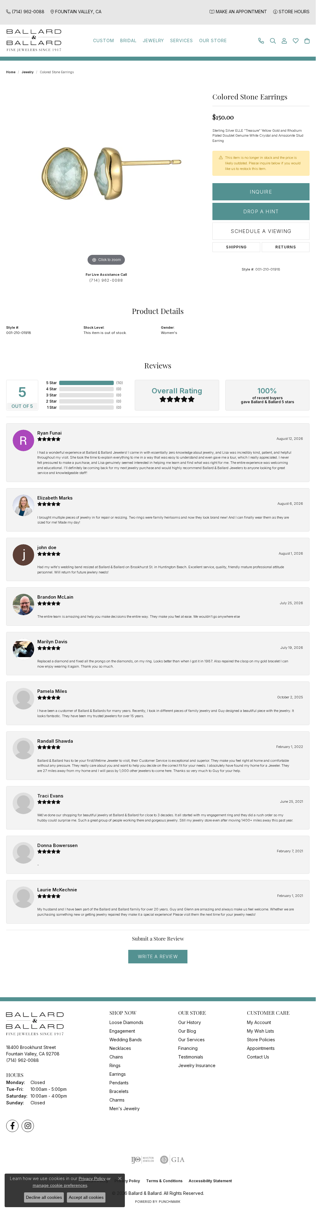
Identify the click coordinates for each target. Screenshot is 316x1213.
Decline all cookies (44, 1197)
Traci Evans (50, 795)
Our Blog (187, 1031)
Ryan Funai (49, 433)
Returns (285, 247)
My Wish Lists (260, 1031)
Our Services (191, 1039)
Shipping (236, 247)
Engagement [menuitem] (122, 1031)
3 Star (51, 395)
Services (181, 40)
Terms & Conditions (164, 1181)
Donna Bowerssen (57, 845)
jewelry (28, 72)
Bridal (128, 40)
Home (10, 72)
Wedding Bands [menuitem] (125, 1039)
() (119, 382)
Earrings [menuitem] (117, 1074)
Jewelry (153, 40)
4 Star (51, 389)
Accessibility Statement (210, 1181)
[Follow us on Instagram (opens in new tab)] (28, 1126)
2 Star (51, 401)
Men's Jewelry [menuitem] (124, 1108)
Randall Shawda (55, 741)
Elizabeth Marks (54, 497)
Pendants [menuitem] (119, 1082)
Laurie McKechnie (57, 889)
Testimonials (190, 1056)
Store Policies (261, 1039)
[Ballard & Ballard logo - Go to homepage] (32, 41)
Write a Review (158, 956)
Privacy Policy (92, 1178)
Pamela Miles (52, 691)
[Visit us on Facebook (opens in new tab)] (12, 1126)
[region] (106, 174)
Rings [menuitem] (115, 1065)
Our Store (213, 40)
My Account (259, 1022)
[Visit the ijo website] (142, 1159)
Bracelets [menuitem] (119, 1091)
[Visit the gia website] (172, 1159)
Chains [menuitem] (116, 1056)
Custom (103, 40)
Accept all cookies (86, 1197)
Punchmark (169, 1201)
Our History (189, 1022)
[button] (273, 41)
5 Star (51, 382)
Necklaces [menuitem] (120, 1048)
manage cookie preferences (60, 1185)
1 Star (52, 407)
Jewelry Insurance (196, 1065)
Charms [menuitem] (117, 1100)
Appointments (261, 1048)
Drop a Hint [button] (261, 211)
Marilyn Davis (52, 641)
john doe (46, 547)
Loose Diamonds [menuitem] (126, 1022)
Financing (188, 1048)
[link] (25, 11)
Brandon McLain (55, 597)
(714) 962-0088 (106, 280)
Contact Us (258, 1056)
